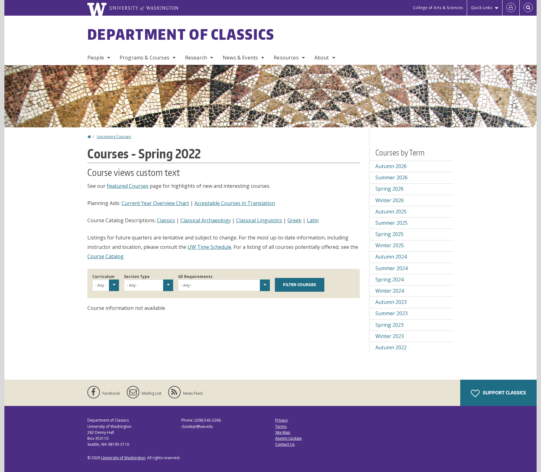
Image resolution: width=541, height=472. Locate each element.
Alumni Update (288, 438)
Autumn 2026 (391, 166)
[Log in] (510, 8)
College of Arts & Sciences (438, 7)
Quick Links (481, 7)
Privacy (281, 420)
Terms (280, 426)
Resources (286, 57)
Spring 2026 (389, 188)
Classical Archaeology (205, 220)
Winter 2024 (389, 290)
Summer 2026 (391, 177)
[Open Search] (528, 8)
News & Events (240, 57)
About (321, 57)
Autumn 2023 (391, 302)
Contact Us (285, 444)
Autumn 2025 (391, 211)
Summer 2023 (391, 313)
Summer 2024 (391, 268)
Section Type (137, 276)
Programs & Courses (144, 57)
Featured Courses (127, 185)
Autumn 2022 (391, 347)
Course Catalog (105, 256)
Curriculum (103, 276)
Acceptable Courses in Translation (234, 203)
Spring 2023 (389, 324)
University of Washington (123, 457)
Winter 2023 (389, 336)
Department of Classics (181, 34)
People (95, 57)
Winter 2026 (389, 200)
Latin (313, 220)
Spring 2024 (389, 279)
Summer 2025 (391, 222)
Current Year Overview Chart (155, 203)
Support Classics (504, 392)
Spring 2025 (389, 234)
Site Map (282, 432)
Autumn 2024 (391, 256)
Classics (166, 220)
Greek (294, 220)
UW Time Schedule (209, 247)
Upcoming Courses (114, 136)
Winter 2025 (389, 245)
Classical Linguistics (259, 220)
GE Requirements (195, 276)
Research (196, 57)
